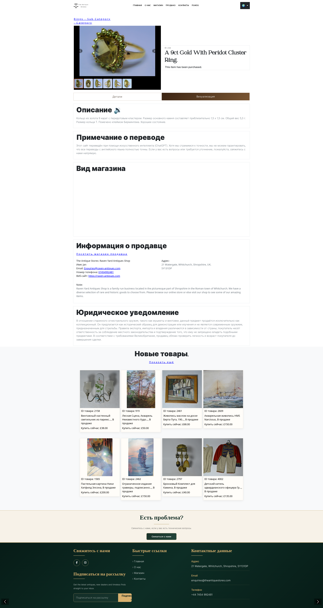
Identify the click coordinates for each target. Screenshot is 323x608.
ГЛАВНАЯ (137, 5)
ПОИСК (195, 5)
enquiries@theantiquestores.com (211, 580)
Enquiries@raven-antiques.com (102, 268)
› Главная (138, 561)
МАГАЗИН (158, 5)
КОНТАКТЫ (183, 5)
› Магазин (138, 572)
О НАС (148, 5)
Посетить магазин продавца (101, 254)
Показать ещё (161, 362)
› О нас (136, 567)
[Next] (318, 602)
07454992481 (106, 272)
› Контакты (139, 578)
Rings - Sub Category (92, 19)
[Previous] (5, 602)
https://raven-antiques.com (104, 276)
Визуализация (205, 96)
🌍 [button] (243, 5)
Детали (117, 96)
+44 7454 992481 (202, 594)
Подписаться (131, 597)
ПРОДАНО (171, 5)
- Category (83, 22)
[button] (80, 51)
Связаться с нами (161, 536)
